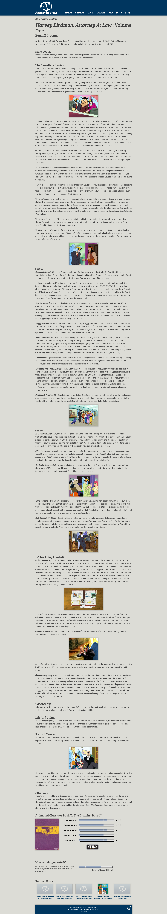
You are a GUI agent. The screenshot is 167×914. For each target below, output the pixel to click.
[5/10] (94, 867)
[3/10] (87, 867)
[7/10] (101, 867)
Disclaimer (84, 911)
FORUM (110, 13)
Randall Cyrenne (46, 35)
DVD (37, 18)
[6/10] (97, 867)
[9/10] (107, 867)
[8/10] (104, 867)
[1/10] (80, 867)
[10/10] (111, 867)
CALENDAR (101, 13)
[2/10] (84, 867)
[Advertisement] (96, 5)
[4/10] (90, 867)
